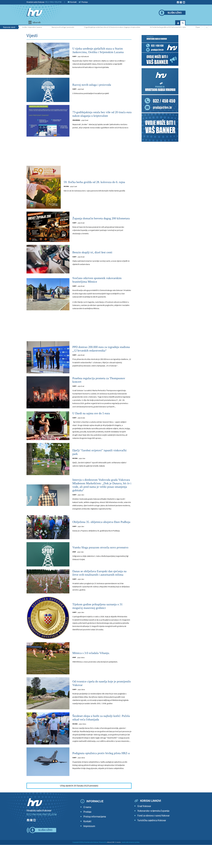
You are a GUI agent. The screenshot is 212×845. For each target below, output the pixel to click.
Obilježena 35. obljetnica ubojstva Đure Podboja (101, 522)
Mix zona (66, 186)
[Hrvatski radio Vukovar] (34, 12)
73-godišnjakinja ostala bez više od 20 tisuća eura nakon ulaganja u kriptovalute (90, 27)
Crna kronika (76, 120)
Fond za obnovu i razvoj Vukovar (153, 815)
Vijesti (74, 56)
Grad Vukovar (144, 806)
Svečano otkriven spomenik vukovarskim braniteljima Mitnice (97, 279)
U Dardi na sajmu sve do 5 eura (91, 413)
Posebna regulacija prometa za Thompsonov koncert (98, 380)
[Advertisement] (79, 153)
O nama (87, 807)
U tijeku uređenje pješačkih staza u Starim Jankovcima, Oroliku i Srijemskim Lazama (98, 50)
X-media (118, 842)
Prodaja (84, 2)
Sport (74, 552)
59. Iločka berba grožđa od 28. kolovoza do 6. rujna (146, 27)
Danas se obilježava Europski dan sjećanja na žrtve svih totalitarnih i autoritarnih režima (99, 573)
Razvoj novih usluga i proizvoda (41, 27)
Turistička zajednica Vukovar (151, 820)
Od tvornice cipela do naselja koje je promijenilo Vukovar (101, 683)
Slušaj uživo (175, 12)
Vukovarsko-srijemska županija (153, 811)
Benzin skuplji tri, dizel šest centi (92, 252)
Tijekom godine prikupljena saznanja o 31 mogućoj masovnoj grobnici (97, 606)
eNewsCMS (110, 842)
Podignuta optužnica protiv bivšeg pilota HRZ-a (101, 753)
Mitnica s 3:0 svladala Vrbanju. (91, 653)
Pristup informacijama (94, 816)
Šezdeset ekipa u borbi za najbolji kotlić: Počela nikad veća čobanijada (101, 717)
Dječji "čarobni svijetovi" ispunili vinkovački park (99, 452)
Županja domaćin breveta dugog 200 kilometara (190, 27)
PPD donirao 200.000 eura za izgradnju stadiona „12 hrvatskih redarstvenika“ (101, 348)
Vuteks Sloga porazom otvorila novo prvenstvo (100, 547)
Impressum (89, 826)
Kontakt (73, 2)
